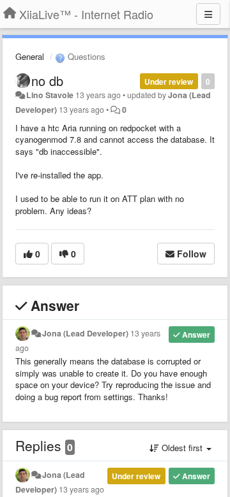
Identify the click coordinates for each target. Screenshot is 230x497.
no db (47, 80)
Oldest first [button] (182, 448)
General (29, 56)
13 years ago (81, 489)
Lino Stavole (49, 95)
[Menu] (208, 14)
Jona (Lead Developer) (85, 333)
